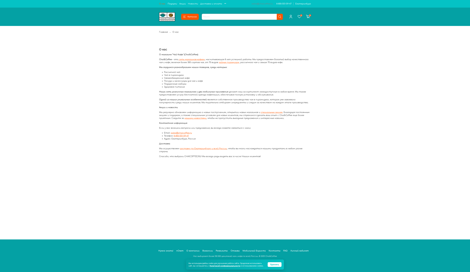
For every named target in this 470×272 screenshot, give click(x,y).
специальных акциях (272, 112)
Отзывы (235, 251)
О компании (193, 251)
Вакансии (207, 251)
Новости (193, 4)
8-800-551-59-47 (284, 4)
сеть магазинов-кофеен (191, 59)
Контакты (274, 251)
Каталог (192, 17)
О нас (162, 4)
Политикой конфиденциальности (225, 266)
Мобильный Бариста (254, 251)
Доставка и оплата (211, 4)
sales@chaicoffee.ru (181, 133)
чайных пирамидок (229, 62)
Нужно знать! (165, 251)
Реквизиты (222, 251)
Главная (163, 32)
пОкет (179, 251)
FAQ (285, 251)
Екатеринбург (303, 4)
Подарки (172, 4)
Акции (182, 4)
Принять (274, 264)
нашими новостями (195, 118)
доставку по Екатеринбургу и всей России (203, 149)
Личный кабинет (299, 251)
